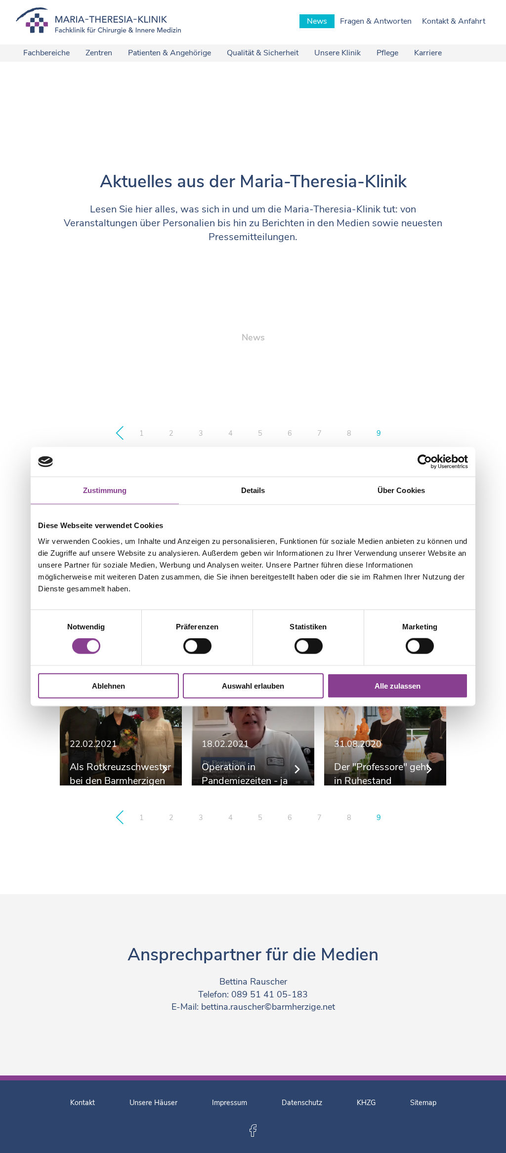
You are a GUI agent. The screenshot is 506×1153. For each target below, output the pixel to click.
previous (119, 433)
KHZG (366, 1103)
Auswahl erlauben (253, 685)
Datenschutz (302, 1103)
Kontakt (82, 1103)
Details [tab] (253, 490)
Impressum (229, 1103)
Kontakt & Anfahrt (453, 21)
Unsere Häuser (153, 1103)
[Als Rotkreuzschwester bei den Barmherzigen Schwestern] (121, 724)
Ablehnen (108, 685)
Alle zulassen (398, 685)
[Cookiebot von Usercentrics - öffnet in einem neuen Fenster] (424, 461)
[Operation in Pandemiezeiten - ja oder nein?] (253, 724)
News (317, 21)
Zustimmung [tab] (105, 490)
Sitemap (423, 1103)
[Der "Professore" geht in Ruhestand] (385, 724)
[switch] (197, 646)
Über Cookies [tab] (401, 490)
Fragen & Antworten (376, 21)
